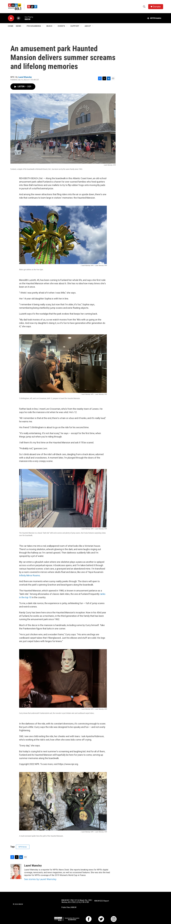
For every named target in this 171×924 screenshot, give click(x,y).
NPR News (23, 847)
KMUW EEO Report (101, 901)
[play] (11, 18)
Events (61, 26)
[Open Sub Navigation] (23, 26)
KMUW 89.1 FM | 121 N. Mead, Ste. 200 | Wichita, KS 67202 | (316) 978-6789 (76, 901)
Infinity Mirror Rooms (29, 575)
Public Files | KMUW (68, 907)
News (18, 26)
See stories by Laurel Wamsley (40, 879)
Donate (157, 6)
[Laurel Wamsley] (16, 871)
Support (74, 26)
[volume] (18, 18)
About (88, 26)
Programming (34, 26)
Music (49, 26)
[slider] (22, 18)
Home (10, 26)
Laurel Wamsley (25, 77)
